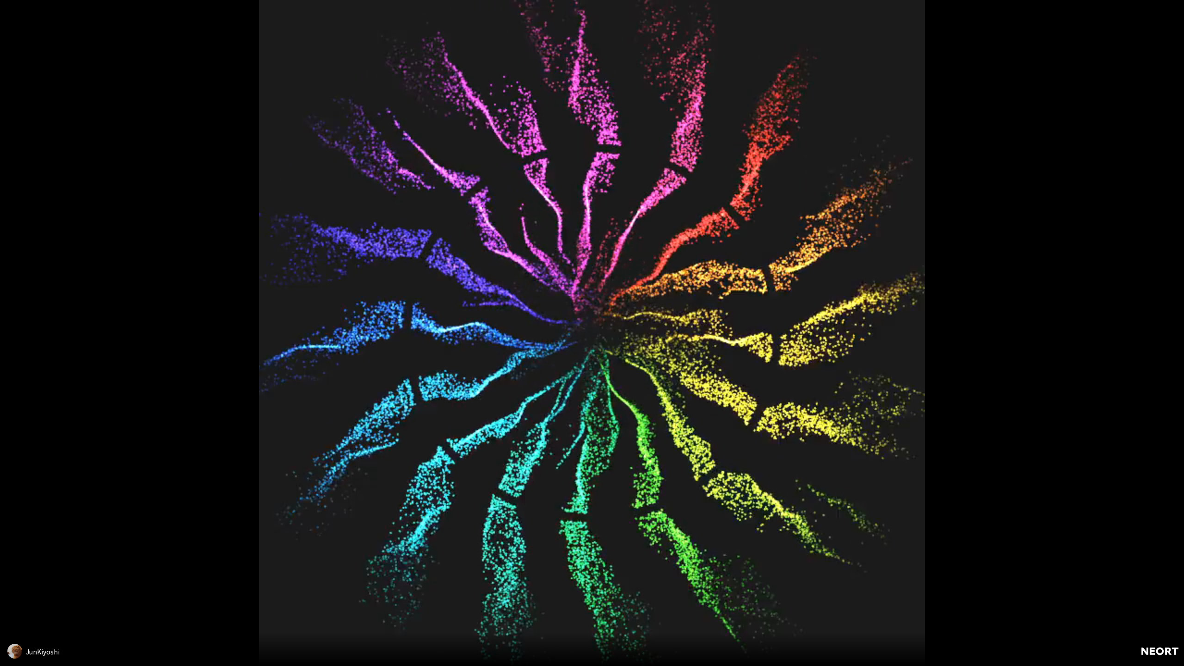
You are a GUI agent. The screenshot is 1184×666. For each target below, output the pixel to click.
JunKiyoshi (43, 651)
